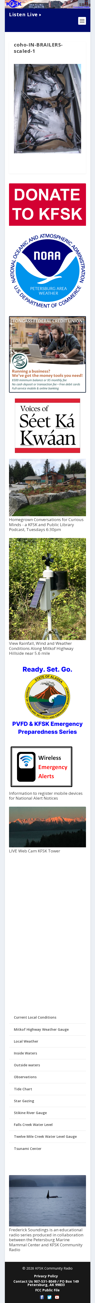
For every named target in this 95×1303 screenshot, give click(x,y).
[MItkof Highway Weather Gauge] (47, 638)
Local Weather (26, 1041)
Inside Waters (25, 1053)
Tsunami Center (27, 1148)
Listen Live (23, 14)
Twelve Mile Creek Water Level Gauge (45, 1136)
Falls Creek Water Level (33, 1124)
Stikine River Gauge (30, 1112)
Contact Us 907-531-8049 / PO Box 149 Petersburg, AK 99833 (46, 1283)
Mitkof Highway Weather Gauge (41, 1029)
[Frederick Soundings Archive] (47, 1225)
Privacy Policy (46, 1276)
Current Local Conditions (35, 1017)
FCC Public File (47, 1290)
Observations (25, 1077)
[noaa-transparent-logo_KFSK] (47, 307)
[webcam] (47, 846)
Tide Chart (23, 1089)
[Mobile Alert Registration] (41, 788)
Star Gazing (24, 1101)
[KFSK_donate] (47, 224)
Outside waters (27, 1065)
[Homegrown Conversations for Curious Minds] (47, 515)
